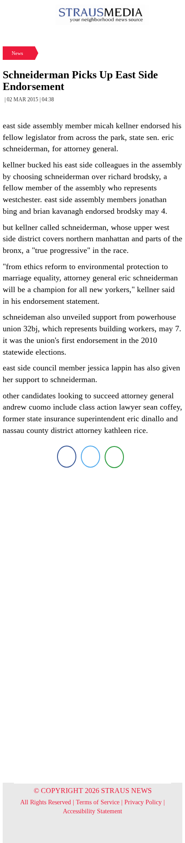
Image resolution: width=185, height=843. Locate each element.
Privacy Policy (143, 802)
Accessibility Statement (92, 811)
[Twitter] (90, 457)
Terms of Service (97, 802)
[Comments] (114, 457)
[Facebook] (66, 457)
